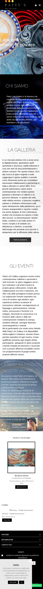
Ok (21, 582)
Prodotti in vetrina (21, 438)
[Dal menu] (40, 5)
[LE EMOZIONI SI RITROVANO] (22, 457)
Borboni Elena (21, 475)
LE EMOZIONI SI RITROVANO (21, 478)
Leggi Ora (7, 520)
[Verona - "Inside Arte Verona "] (22, 510)
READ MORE (13, 582)
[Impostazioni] (36, 5)
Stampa (5, 505)
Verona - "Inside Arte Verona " (13, 514)
